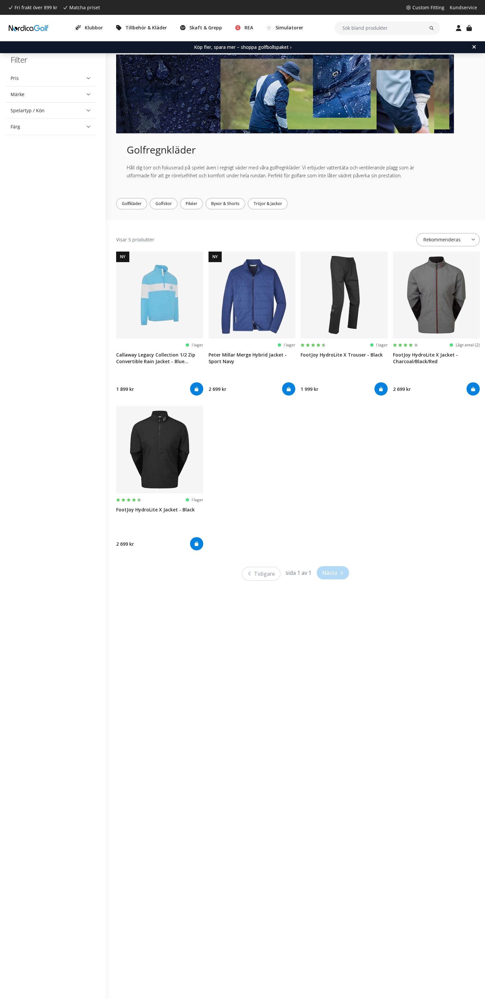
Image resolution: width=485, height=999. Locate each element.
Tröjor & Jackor (267, 203)
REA (248, 27)
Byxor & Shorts (225, 203)
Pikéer (191, 203)
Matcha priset (84, 7)
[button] (50, 78)
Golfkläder (132, 203)
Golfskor (163, 203)
